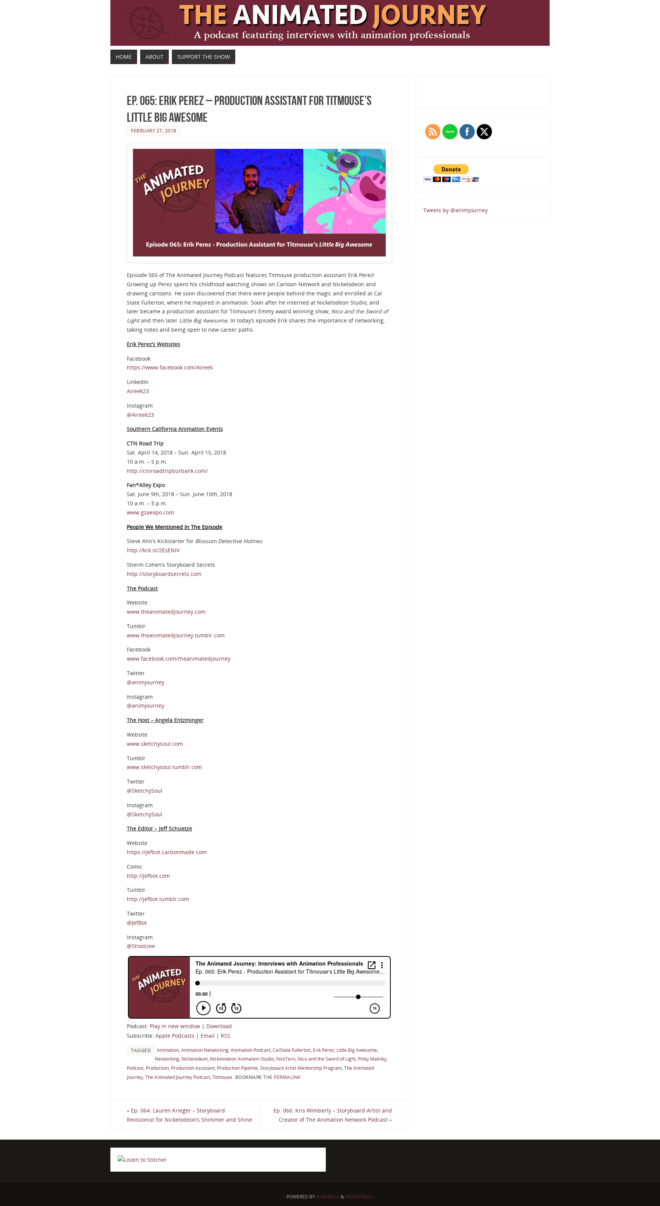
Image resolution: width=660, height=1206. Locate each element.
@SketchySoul (144, 790)
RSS (225, 1035)
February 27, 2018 (153, 130)
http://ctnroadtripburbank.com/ (167, 470)
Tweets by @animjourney (455, 210)
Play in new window (175, 1026)
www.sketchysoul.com (155, 743)
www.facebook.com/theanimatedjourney (178, 658)
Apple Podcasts (174, 1035)
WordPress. (359, 1196)
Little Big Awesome (356, 1050)
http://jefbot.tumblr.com (158, 899)
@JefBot (137, 922)
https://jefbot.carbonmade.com (167, 852)
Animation (168, 1050)
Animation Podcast (250, 1050)
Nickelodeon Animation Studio (242, 1059)
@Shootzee (141, 946)
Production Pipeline (237, 1068)
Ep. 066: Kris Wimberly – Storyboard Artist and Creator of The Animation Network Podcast (332, 1115)
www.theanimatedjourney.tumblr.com (176, 635)
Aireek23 (138, 391)
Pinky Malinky (372, 1059)
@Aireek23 (140, 414)
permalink (287, 1077)
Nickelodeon (194, 1059)
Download (219, 1026)
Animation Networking (204, 1050)
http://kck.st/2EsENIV (153, 550)
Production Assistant (193, 1068)
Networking (167, 1059)
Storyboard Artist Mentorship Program (301, 1068)
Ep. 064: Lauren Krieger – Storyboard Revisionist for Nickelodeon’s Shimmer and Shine (189, 1115)
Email (208, 1035)
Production (157, 1068)
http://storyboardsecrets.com (164, 573)
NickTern (285, 1059)
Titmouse (222, 1077)
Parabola (328, 1196)
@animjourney (145, 682)
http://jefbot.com (148, 875)
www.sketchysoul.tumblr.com (164, 767)
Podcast (135, 1068)
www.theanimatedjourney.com (166, 611)
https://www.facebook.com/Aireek (170, 367)
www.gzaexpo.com (150, 512)
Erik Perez (323, 1050)
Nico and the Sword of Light (327, 1059)
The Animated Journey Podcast (177, 1077)
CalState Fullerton (292, 1050)
